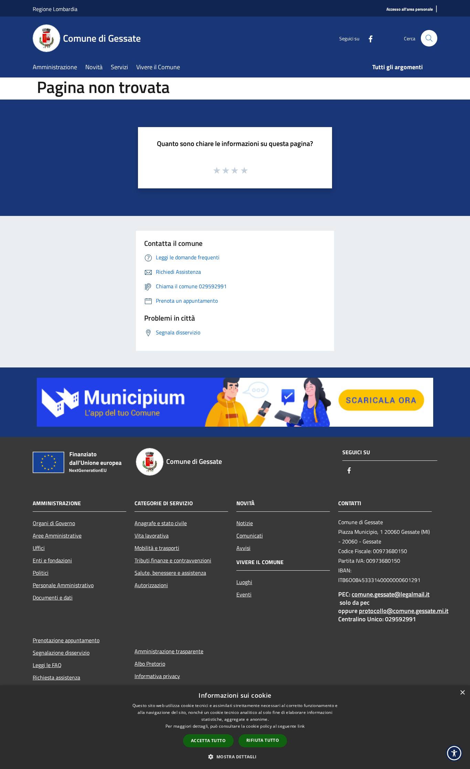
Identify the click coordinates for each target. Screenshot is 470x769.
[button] (234, 756)
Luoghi (244, 582)
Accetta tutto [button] (208, 741)
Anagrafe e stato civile (161, 523)
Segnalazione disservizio (61, 652)
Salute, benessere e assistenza (170, 573)
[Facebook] (368, 38)
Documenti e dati (53, 597)
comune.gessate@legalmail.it (390, 594)
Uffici (39, 548)
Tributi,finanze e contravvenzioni (173, 560)
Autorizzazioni (151, 585)
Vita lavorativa (152, 535)
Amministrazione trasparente (169, 651)
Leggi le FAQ (47, 665)
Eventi (244, 594)
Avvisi (243, 548)
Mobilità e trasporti (157, 548)
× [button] (462, 692)
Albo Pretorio (150, 663)
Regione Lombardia (55, 9)
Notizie (244, 523)
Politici (41, 573)
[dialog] (235, 727)
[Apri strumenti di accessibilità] (454, 753)
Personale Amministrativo (63, 585)
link (301, 726)
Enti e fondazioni (52, 560)
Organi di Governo (54, 523)
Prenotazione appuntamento (66, 640)
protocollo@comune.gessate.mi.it (403, 610)
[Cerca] (429, 38)
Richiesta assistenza (56, 677)
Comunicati (249, 535)
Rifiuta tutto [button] (262, 740)
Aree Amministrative (57, 535)
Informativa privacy (157, 676)
